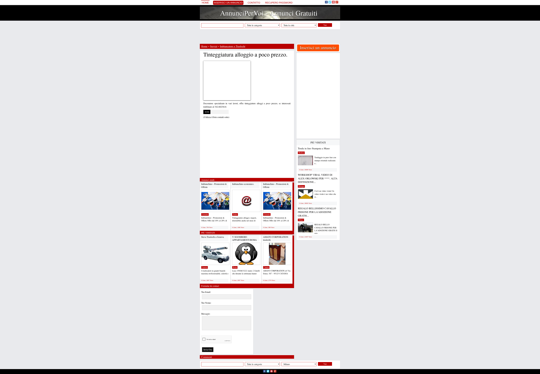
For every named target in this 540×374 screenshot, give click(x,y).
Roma (235, 267)
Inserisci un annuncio (228, 2)
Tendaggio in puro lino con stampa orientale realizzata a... (325, 160)
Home (205, 2)
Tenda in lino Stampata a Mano (314, 148)
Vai (325, 24)
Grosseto (205, 214)
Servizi (213, 46)
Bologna (301, 186)
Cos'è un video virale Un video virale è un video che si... (325, 194)
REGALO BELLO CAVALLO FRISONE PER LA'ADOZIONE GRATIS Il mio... (325, 229)
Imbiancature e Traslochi (232, 46)
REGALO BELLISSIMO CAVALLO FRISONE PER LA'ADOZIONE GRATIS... (317, 212)
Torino (235, 214)
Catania (266, 267)
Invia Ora (207, 349)
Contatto (254, 2)
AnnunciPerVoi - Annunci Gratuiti (269, 13)
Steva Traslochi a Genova (212, 236)
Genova (204, 267)
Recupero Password (278, 2)
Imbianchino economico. (243, 183)
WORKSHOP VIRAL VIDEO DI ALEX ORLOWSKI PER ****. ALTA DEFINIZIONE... (317, 178)
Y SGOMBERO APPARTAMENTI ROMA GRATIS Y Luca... (244, 239)
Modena (301, 153)
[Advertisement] (270, 36)
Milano (301, 220)
